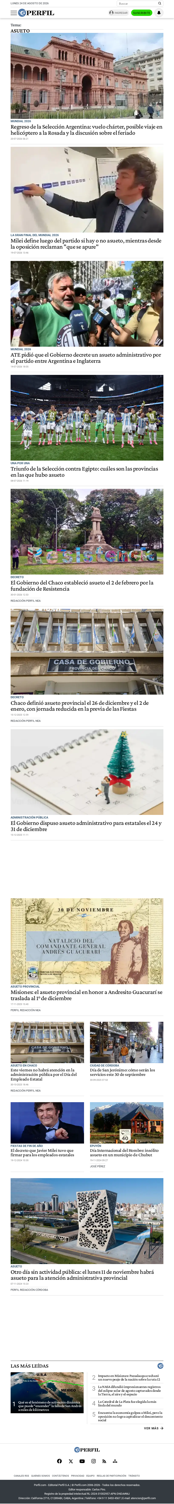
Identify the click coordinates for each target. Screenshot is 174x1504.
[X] (71, 1461)
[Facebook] (59, 1461)
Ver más (151, 1428)
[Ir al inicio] (36, 13)
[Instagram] (93, 1461)
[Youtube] (82, 1461)
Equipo (90, 1476)
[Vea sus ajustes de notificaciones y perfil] (159, 12)
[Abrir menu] (14, 13)
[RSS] (104, 1461)
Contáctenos (60, 1476)
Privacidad (77, 1476)
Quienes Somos (40, 1476)
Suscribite (141, 13)
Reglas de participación (111, 1476)
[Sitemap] (115, 1461)
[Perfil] (87, 1451)
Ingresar (121, 12)
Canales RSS (21, 1476)
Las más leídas (29, 1366)
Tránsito (134, 1476)
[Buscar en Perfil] (159, 4)
